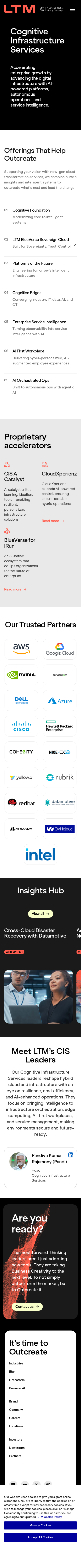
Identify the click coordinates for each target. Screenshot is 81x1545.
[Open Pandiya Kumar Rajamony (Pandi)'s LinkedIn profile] (70, 1154)
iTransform (17, 1380)
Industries (16, 1363)
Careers (14, 1418)
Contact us (24, 1307)
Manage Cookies (40, 1525)
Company (16, 1409)
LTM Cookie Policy (50, 1517)
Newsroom (17, 1447)
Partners (15, 1456)
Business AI (17, 1388)
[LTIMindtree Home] (19, 9)
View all (38, 914)
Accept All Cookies (40, 1537)
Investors (15, 1439)
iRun (12, 1371)
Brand (13, 1401)
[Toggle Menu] (73, 9)
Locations (16, 1426)
